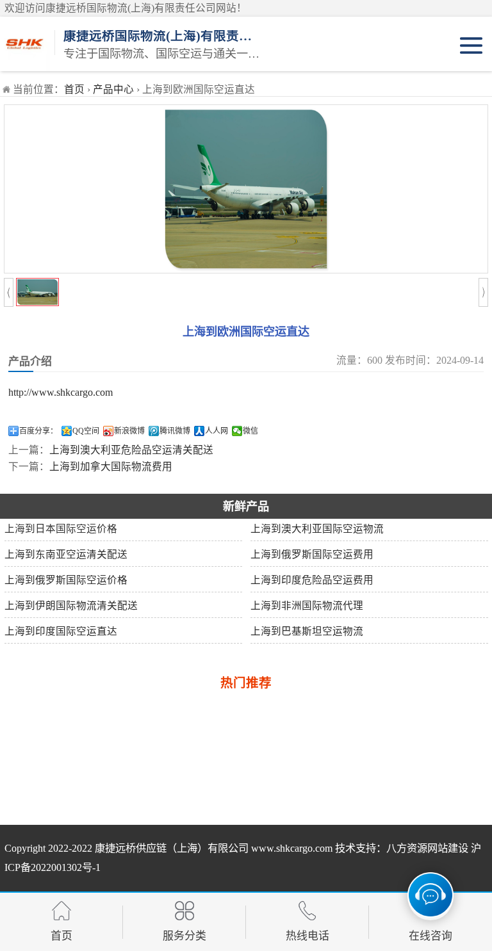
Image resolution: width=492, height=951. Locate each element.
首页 (74, 89)
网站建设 (447, 848)
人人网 (216, 431)
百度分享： (38, 431)
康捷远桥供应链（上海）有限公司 (172, 848)
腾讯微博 (175, 431)
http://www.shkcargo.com (60, 392)
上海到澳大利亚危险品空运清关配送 (131, 449)
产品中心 (113, 89)
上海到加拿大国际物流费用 (110, 466)
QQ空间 (85, 431)
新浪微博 (129, 431)
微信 (250, 431)
